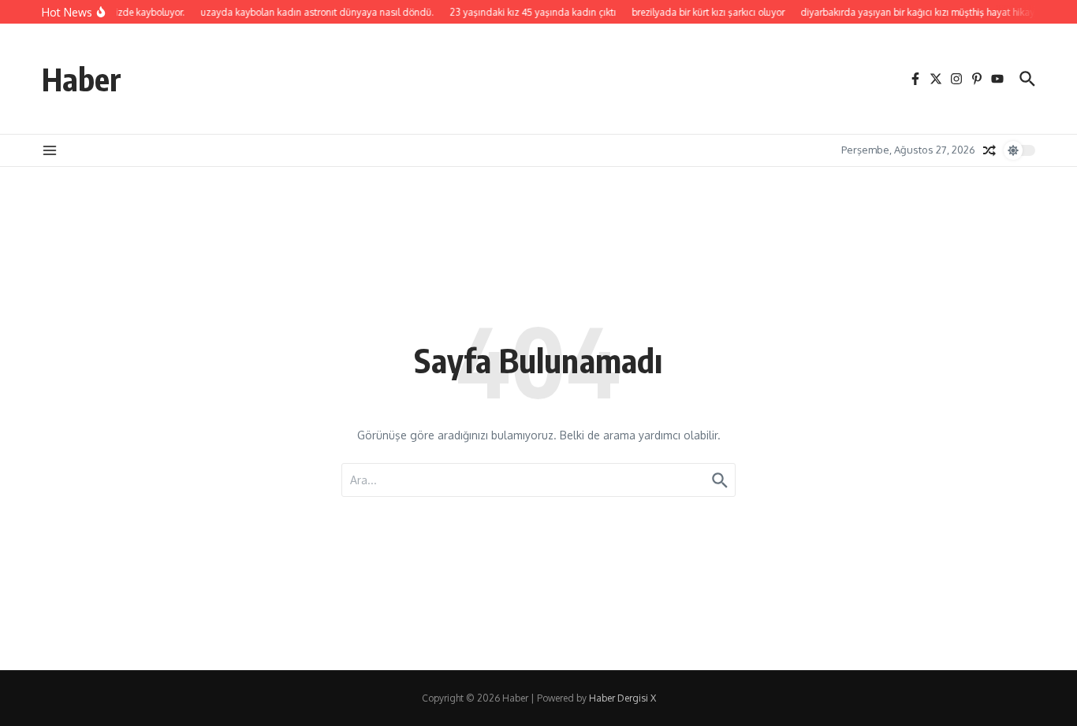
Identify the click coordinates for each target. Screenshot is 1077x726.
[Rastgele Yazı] (989, 150)
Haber (81, 78)
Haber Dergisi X (622, 698)
